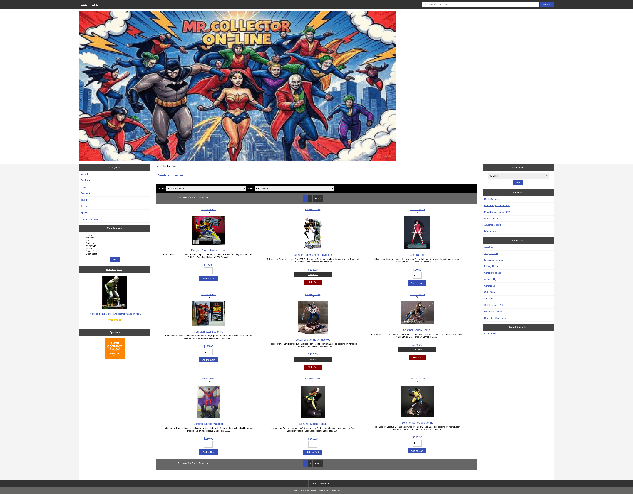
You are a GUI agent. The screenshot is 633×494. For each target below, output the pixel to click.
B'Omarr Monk (491, 231)
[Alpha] (115, 240)
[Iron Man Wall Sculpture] (208, 325)
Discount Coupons (493, 311)
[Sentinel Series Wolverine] (417, 416)
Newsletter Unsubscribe (495, 318)
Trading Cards (87, 206)
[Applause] (115, 243)
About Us (488, 247)
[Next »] (318, 198)
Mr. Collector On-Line (315, 490)
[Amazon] (115, 349)
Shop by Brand (491, 253)
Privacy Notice (491, 266)
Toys (83, 200)
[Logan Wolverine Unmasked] (313, 333)
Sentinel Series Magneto (209, 423)
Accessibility (490, 279)
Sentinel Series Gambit (417, 330)
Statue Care (490, 334)
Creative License (208, 209)
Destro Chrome (491, 199)
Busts (84, 174)
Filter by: (162, 188)
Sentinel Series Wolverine (417, 422)
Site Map (488, 298)
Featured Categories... (91, 219)
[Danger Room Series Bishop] (208, 244)
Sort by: (250, 188)
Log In (95, 4)
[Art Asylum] (115, 246)
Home (84, 4)
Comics (85, 180)
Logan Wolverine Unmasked (313, 339)
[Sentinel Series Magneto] (208, 418)
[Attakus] (115, 248)
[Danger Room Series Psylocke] (313, 248)
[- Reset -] (115, 235)
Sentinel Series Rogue (313, 423)
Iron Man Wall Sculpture (208, 331)
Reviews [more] (114, 269)
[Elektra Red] (417, 248)
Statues (85, 193)
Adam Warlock (491, 218)
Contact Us (489, 286)
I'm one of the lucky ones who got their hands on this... (115, 314)
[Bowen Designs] (115, 251)
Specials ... (86, 212)
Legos (84, 187)
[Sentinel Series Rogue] (313, 418)
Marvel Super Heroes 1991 (497, 205)
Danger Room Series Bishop (208, 250)
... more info (313, 274)
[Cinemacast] (115, 254)
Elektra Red (417, 254)
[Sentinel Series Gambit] (417, 324)
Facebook (324, 483)
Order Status (490, 292)
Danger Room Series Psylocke (313, 254)
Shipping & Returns (493, 260)
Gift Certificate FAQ (493, 305)
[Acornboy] (115, 237)
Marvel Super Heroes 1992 (497, 212)
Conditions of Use (492, 273)
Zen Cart (336, 490)
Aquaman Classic (492, 225)
